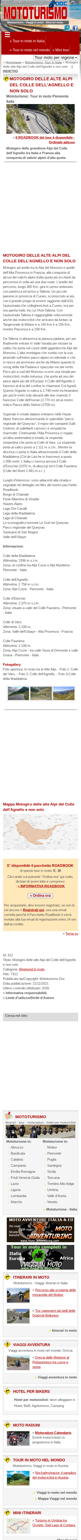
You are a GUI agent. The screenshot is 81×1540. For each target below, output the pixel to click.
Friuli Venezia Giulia (25, 1177)
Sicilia (51, 1171)
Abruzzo (17, 1147)
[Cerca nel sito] (67, 27)
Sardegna (54, 1165)
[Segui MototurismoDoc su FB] (75, 27)
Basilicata (18, 1153)
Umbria (52, 1190)
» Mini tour (60, 50)
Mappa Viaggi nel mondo (57, 1498)
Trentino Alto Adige (60, 1184)
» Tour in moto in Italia (27, 41)
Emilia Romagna (23, 1171)
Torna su (71, 933)
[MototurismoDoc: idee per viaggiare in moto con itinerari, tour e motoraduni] (35, 10)
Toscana (53, 1177)
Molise (52, 1147)
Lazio (15, 1184)
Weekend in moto (32, 969)
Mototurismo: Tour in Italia (43, 62)
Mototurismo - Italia (61, 1209)
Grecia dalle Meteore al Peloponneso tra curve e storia (50, 1362)
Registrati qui (33, 910)
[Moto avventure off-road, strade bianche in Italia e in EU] (40, 1229)
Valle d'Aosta (56, 1196)
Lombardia (18, 1196)
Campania (18, 1165)
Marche (16, 1202)
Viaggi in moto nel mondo (57, 1492)
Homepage (13, 62)
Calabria (17, 1159)
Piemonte (54, 1153)
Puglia (51, 1159)
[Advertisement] (40, 207)
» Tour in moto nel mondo (30, 50)
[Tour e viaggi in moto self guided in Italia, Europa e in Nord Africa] (40, 1257)
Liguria (15, 1190)
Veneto (52, 1202)
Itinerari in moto (64, 1330)
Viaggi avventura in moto (57, 1377)
